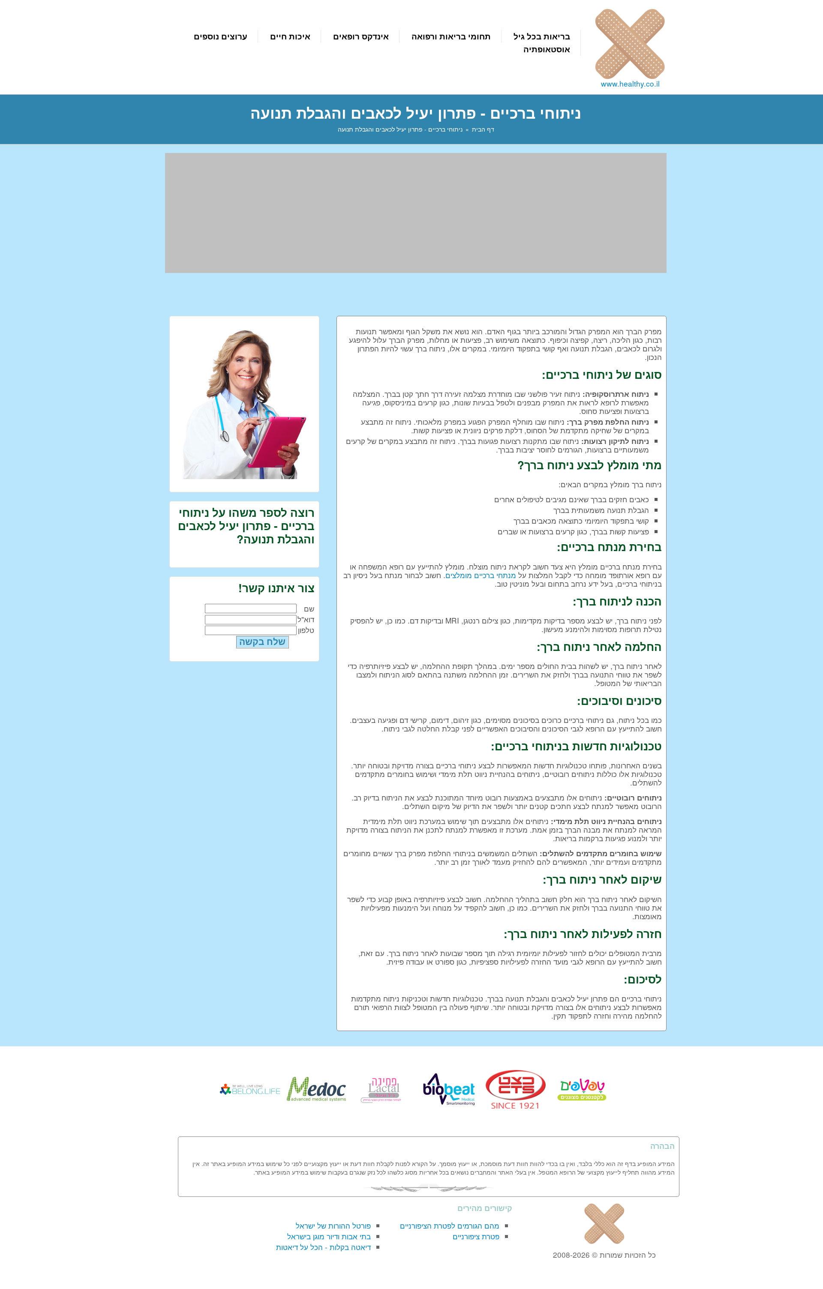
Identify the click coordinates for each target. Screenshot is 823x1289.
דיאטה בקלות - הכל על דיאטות (323, 1246)
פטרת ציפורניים (476, 1236)
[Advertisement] (416, 213)
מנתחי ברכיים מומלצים (480, 575)
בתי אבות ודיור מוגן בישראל (329, 1236)
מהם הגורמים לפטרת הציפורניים (449, 1225)
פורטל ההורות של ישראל (333, 1225)
